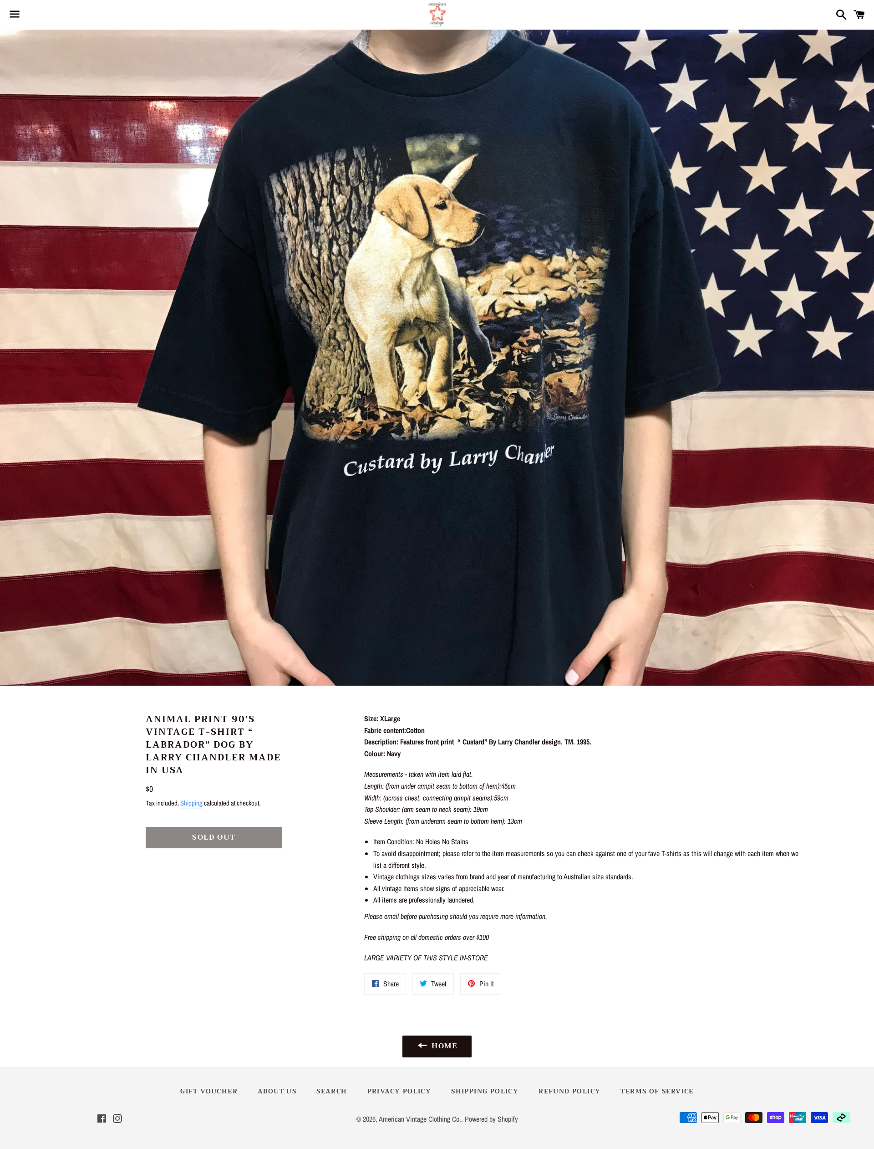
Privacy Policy (399, 1091)
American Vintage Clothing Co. (420, 1119)
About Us (277, 1091)
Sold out (214, 837)
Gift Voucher (209, 1091)
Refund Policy (569, 1091)
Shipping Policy (484, 1091)
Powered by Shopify (491, 1119)
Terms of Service (656, 1091)
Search (331, 1091)
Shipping (191, 803)
